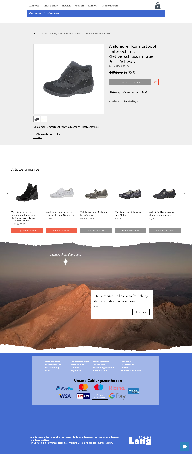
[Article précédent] (7, 192)
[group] (96, 205)
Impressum (106, 442)
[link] (115, 92)
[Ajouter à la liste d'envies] (155, 82)
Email (97, 306)
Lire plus (37, 137)
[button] (66, 6)
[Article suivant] (184, 192)
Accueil (36, 33)
